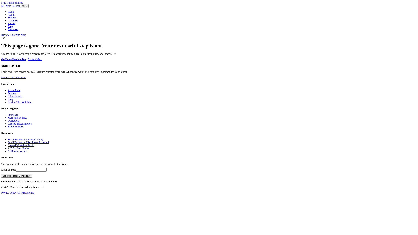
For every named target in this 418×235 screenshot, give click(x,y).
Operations (13, 120)
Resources (13, 29)
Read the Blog (19, 59)
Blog (10, 26)
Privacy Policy (8, 192)
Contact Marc (35, 59)
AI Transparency (25, 192)
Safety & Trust (15, 126)
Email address (8, 169)
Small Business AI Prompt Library (25, 139)
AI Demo (13, 20)
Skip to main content (12, 2)
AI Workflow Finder (18, 148)
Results (11, 23)
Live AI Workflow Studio (21, 145)
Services (12, 17)
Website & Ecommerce (20, 123)
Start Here (13, 114)
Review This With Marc (13, 34)
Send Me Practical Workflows (17, 176)
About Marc (14, 90)
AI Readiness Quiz (17, 151)
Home (11, 11)
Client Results (15, 96)
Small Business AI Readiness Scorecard (28, 142)
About (11, 14)
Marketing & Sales (17, 117)
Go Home (6, 59)
